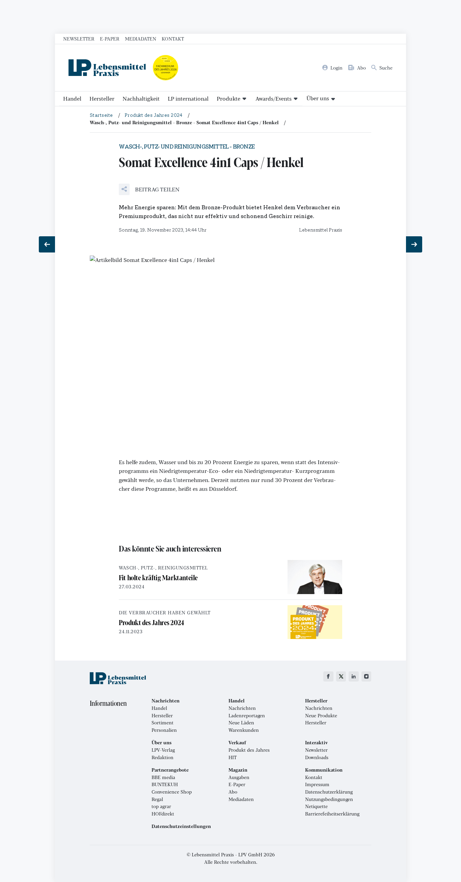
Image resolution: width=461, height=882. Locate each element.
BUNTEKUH (165, 784)
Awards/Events (273, 98)
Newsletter (78, 38)
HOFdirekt (163, 813)
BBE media (163, 777)
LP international (188, 98)
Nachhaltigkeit (141, 98)
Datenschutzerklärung (329, 792)
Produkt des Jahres (249, 750)
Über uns (317, 98)
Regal (157, 799)
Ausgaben (238, 777)
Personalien (164, 730)
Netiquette (316, 806)
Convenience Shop (172, 792)
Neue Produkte (321, 715)
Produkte (228, 98)
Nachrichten (242, 708)
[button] (149, 189)
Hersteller (101, 98)
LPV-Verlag (163, 750)
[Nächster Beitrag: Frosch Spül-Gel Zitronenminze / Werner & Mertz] (414, 244)
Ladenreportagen (246, 715)
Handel (72, 98)
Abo (232, 792)
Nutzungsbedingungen (329, 799)
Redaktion (162, 757)
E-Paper (109, 38)
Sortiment (162, 722)
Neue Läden (241, 722)
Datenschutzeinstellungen (181, 826)
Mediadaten (140, 38)
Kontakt (173, 38)
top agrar (161, 806)
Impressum (317, 784)
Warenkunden (243, 730)
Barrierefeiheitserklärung (332, 813)
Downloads (316, 757)
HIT (232, 757)
